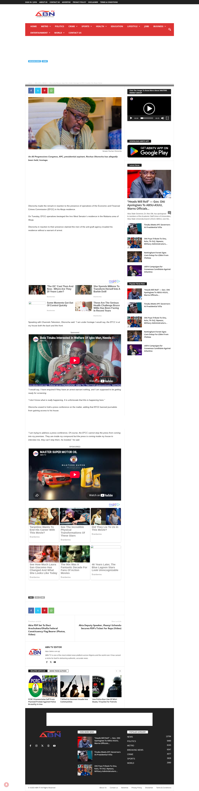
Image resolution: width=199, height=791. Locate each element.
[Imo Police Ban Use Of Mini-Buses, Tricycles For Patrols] (106, 686)
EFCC (37, 597)
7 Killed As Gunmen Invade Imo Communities (74, 700)
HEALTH (100, 26)
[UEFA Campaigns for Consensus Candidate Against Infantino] (134, 270)
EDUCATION (117, 26)
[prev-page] (116, 671)
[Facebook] (31, 91)
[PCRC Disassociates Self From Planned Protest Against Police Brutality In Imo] (42, 686)
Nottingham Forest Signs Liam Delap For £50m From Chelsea (156, 255)
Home (33, 26)
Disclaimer (93, 2)
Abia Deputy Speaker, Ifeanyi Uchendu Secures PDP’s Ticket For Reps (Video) (100, 627)
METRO (44, 26)
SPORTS (85, 26)
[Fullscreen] (167, 118)
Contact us (55, 2)
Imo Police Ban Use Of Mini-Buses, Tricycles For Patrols (104, 700)
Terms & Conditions (109, 2)
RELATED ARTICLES (38, 671)
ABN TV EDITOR (36, 82)
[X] (38, 91)
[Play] (131, 118)
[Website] (49, 746)
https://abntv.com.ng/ (52, 651)
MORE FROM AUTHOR (58, 671)
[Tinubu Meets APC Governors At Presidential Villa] (134, 228)
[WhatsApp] (51, 91)
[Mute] (162, 118)
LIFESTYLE (132, 26)
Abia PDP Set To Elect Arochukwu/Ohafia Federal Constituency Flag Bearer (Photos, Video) (46, 630)
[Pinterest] (44, 91)
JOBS (146, 26)
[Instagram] (37, 746)
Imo (42, 597)
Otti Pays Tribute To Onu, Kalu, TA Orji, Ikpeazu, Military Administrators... (155, 241)
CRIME (71, 26)
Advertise (66, 2)
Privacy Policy (79, 2)
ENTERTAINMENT (39, 32)
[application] (149, 108)
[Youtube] (55, 662)
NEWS (130, 737)
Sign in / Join (31, 2)
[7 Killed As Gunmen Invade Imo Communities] (74, 686)
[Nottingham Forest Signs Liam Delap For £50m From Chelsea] (134, 256)
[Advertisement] (121, 13)
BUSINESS (158, 26)
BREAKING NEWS (34, 61)
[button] (169, 29)
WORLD (58, 32)
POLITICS (59, 26)
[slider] (147, 118)
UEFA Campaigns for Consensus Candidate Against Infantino (157, 269)
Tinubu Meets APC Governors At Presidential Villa (157, 226)
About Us (43, 2)
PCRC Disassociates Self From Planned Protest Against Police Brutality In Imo (42, 701)
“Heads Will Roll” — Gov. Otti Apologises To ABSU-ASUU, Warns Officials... (146, 205)
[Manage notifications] (6, 784)
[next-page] (120, 671)
